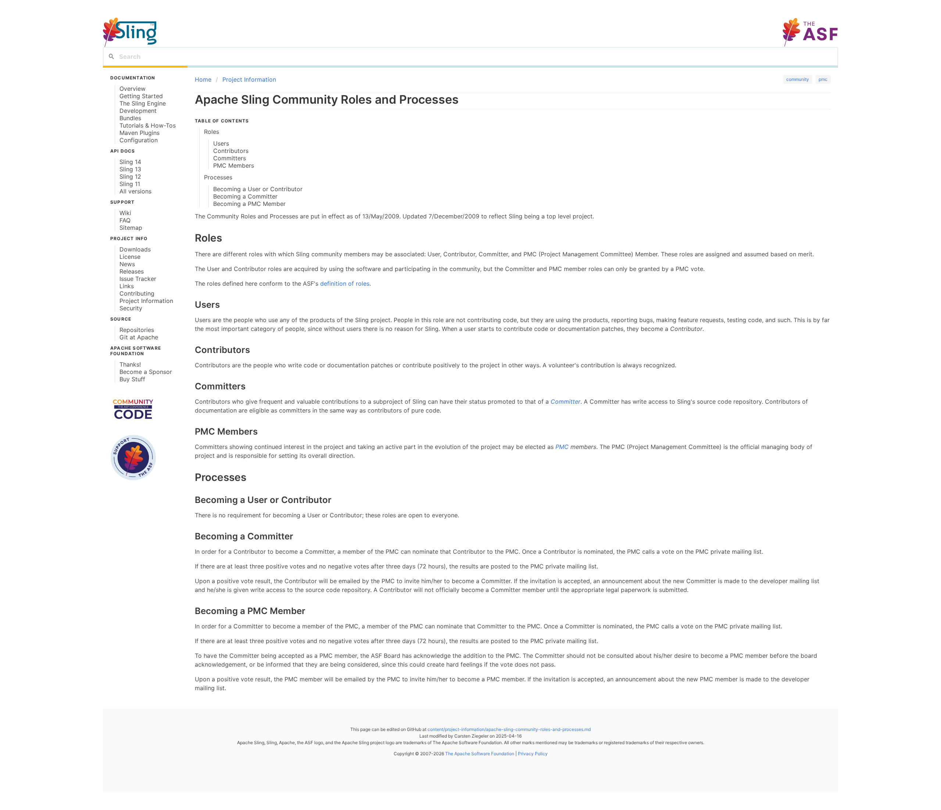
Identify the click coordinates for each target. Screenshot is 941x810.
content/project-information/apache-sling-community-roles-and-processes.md (509, 729)
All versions (135, 191)
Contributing (136, 293)
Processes (218, 177)
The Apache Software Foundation (479, 753)
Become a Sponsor (145, 371)
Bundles (130, 118)
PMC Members (233, 165)
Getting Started (141, 96)
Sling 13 (130, 169)
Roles (211, 131)
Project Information (146, 300)
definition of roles (344, 283)
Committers (229, 158)
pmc (823, 79)
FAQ (124, 220)
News (127, 264)
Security (130, 308)
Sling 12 (130, 176)
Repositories (136, 329)
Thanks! (130, 364)
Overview (132, 88)
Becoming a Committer (245, 196)
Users (221, 143)
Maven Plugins (139, 132)
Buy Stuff (132, 379)
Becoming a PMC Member (249, 203)
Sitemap (130, 227)
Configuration (138, 140)
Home (203, 79)
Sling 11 (129, 184)
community (797, 79)
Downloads (135, 249)
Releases (131, 271)
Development (138, 110)
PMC (562, 446)
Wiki (125, 213)
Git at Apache (138, 337)
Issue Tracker (137, 278)
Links (126, 286)
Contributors (230, 150)
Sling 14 (130, 161)
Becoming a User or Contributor (258, 189)
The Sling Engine (142, 103)
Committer (565, 401)
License (129, 256)
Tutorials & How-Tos (147, 125)
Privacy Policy (532, 753)
